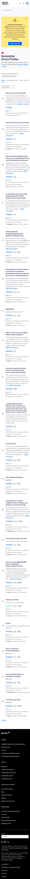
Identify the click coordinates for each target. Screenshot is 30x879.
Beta (2, 792)
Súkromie (4, 870)
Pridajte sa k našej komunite (10, 753)
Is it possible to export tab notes (16, 538)
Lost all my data (11, 444)
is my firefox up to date (13, 700)
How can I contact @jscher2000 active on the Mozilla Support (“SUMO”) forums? (16, 564)
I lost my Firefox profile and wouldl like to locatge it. (14, 675)
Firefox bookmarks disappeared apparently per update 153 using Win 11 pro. (15, 234)
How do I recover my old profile (16, 93)
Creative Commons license (11, 859)
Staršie (3, 720)
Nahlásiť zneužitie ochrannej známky (13, 744)
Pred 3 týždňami (22, 262)
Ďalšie (26, 80)
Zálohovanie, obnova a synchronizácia (17, 113)
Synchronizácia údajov (8, 820)
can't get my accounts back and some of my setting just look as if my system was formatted (16, 370)
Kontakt (3, 876)
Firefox (9, 111)
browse (8, 623)
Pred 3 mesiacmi (22, 554)
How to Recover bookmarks (14, 477)
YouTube (5, 842)
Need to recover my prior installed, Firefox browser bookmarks (17, 333)
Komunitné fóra (7, 10)
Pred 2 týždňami (22, 149)
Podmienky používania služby (10, 867)
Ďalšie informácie (15, 43)
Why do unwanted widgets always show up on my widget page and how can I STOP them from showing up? (17, 158)
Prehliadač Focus (6, 779)
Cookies (4, 873)
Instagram (8, 842)
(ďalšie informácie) (23, 104)
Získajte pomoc (6, 823)
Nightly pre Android (7, 801)
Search (20, 3)
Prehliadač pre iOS (7, 776)
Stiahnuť (4, 766)
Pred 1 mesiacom (21, 302)
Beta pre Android (6, 795)
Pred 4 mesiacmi (22, 616)
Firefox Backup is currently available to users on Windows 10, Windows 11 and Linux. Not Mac (16, 503)
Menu (23, 3)
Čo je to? (4, 814)
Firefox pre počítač (7, 769)
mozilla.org (5, 864)
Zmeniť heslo (5, 817)
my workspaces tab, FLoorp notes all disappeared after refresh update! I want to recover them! (16, 196)
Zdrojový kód (5, 747)
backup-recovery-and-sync (9, 76)
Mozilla (5, 733)
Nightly (3, 798)
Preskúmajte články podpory (10, 756)
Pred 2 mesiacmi (22, 493)
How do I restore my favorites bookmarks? (13, 650)
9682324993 (10, 309)
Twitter (3, 750)
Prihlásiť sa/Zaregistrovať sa (10, 811)
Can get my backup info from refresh (17, 122)
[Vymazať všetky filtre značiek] (19, 76)
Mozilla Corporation (16, 848)
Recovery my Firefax (12, 600)
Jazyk (3, 833)
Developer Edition (7, 789)
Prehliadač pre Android (8, 772)
